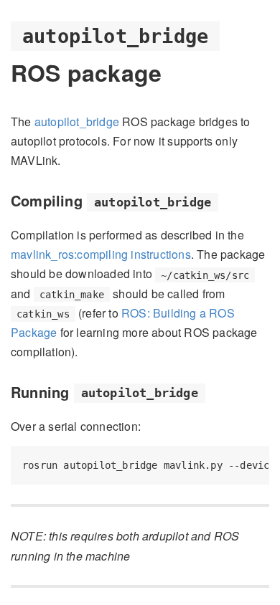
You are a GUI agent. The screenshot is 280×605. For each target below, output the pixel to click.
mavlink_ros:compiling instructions (101, 254)
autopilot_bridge (76, 121)
